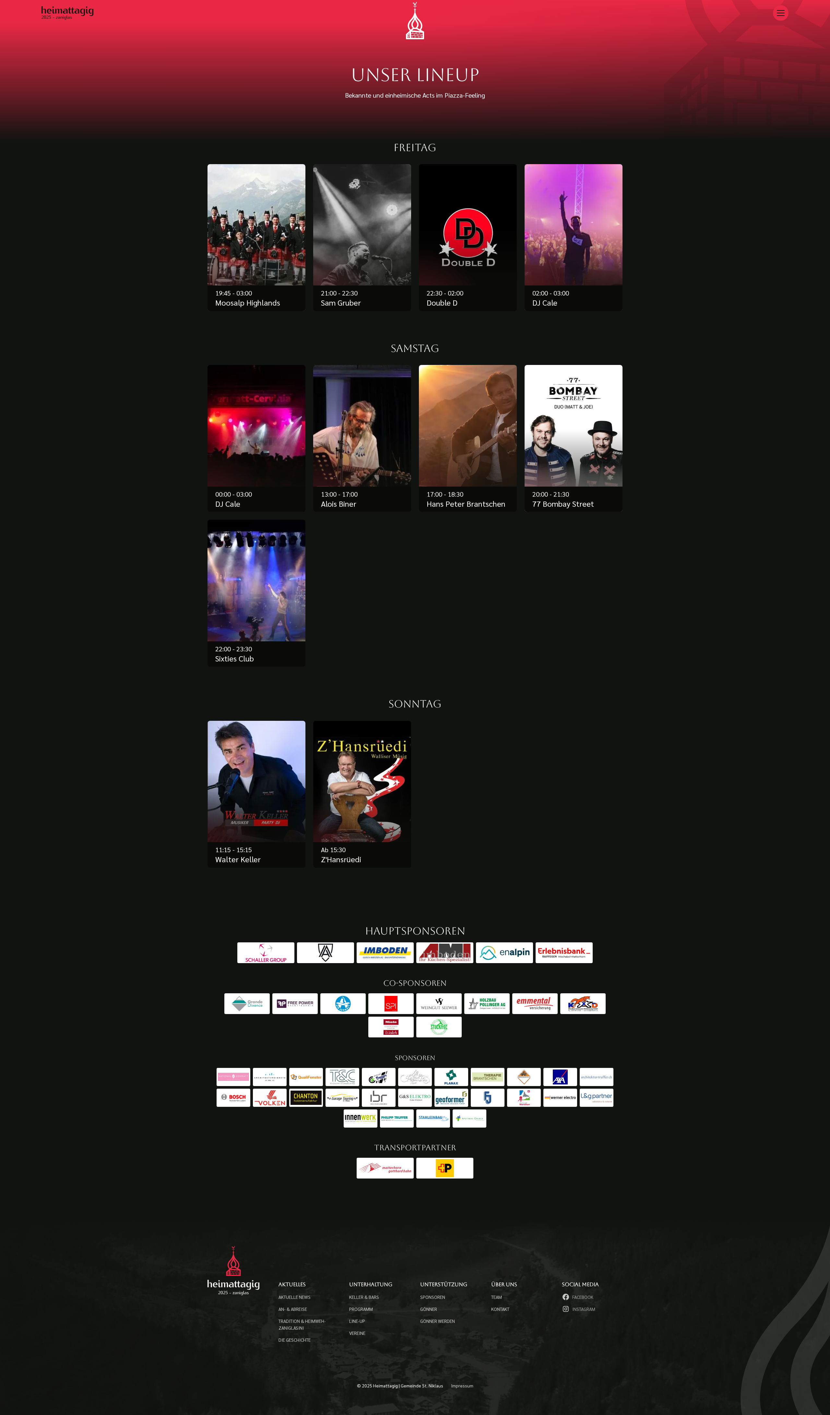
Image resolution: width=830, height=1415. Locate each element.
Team (496, 1297)
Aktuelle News (295, 1297)
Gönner (428, 1309)
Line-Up (357, 1321)
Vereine (357, 1333)
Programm (361, 1309)
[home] (415, 20)
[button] (780, 13)
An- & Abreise (293, 1309)
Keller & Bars (364, 1297)
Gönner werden (437, 1321)
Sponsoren (432, 1297)
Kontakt (500, 1309)
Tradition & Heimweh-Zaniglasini (302, 1324)
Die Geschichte (295, 1340)
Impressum (462, 1385)
